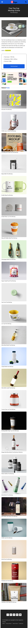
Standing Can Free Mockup (7, 580)
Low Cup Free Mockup (6, 323)
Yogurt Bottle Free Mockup (7, 366)
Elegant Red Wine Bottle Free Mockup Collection (12, 452)
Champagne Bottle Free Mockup (8, 259)
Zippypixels (8, 50)
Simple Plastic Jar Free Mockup (8, 216)
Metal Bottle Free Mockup (7, 495)
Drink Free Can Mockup (6, 559)
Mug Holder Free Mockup (7, 173)
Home (3, 623)
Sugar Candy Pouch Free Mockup (8, 281)
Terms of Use (15, 623)
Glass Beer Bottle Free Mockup (8, 345)
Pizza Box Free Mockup (6, 109)
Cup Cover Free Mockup (6, 302)
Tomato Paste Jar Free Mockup (8, 409)
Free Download (14, 66)
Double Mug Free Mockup (7, 195)
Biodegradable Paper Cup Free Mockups (10, 430)
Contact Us (21, 623)
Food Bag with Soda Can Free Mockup (9, 152)
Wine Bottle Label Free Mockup (8, 388)
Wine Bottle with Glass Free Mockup (9, 516)
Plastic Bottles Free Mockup (7, 473)
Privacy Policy (8, 623)
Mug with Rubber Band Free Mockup (9, 238)
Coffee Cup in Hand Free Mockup (8, 131)
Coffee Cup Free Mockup (6, 537)
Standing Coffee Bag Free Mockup (8, 602)
